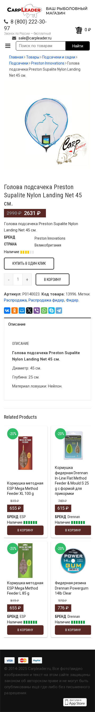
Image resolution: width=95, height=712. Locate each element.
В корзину (52, 279)
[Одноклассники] (14, 310)
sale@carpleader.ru (34, 38)
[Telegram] (59, 310)
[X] (29, 310)
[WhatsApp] (44, 310)
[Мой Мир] (22, 310)
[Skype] (51, 310)
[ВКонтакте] (7, 310)
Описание (17, 324)
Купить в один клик (29, 263)
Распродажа (15, 300)
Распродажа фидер (46, 300)
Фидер (72, 300)
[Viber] (37, 310)
